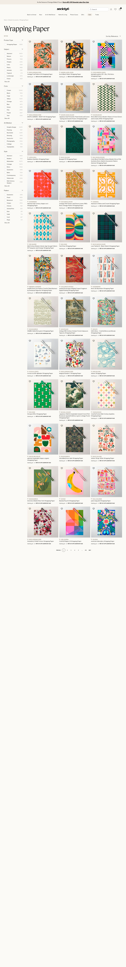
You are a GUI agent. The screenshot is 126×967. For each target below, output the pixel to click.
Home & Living (62, 14)
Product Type (8, 40)
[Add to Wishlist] (30, 41)
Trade (97, 14)
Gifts (82, 14)
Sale (89, 14)
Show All (7, 81)
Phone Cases (74, 14)
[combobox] (98, 9)
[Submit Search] (91, 9)
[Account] (111, 9)
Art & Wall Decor (50, 14)
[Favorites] (115, 9)
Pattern (6, 190)
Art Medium (8, 123)
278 (86, 550)
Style (5, 151)
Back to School (31, 14)
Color (6, 86)
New (40, 14)
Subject (6, 49)
